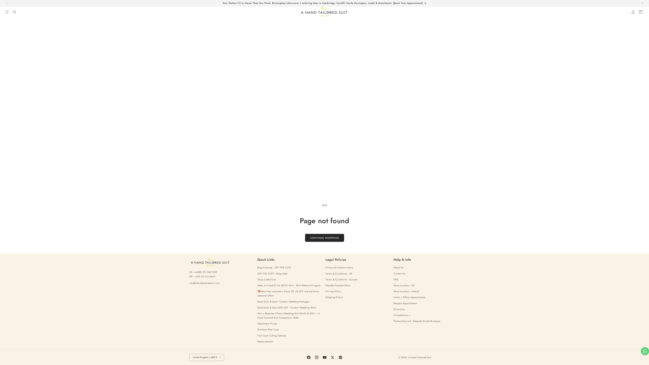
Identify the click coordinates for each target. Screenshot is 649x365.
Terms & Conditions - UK (339, 273)
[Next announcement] (642, 3)
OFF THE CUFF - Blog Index (272, 273)
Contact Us (399, 273)
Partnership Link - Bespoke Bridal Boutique (417, 321)
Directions (399, 309)
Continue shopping (324, 238)
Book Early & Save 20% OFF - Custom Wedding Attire (286, 307)
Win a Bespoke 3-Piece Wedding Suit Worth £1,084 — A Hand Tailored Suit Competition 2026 (288, 315)
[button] (7, 12)
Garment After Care (268, 329)
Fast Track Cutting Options (271, 335)
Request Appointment (405, 303)
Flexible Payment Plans (338, 285)
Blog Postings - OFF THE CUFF (274, 267)
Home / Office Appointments (410, 297)
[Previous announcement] (6, 3)
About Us (399, 267)
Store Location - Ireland (406, 291)
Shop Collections (266, 279)
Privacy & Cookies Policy (339, 267)
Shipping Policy (334, 297)
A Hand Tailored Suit (419, 357)
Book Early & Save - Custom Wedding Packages (283, 301)
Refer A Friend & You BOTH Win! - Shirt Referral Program (289, 285)
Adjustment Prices (267, 323)
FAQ (396, 279)
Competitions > (402, 315)
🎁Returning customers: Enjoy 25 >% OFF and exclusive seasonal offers (288, 293)
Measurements (265, 341)
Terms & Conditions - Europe (341, 279)
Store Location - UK (404, 285)
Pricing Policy (333, 291)
